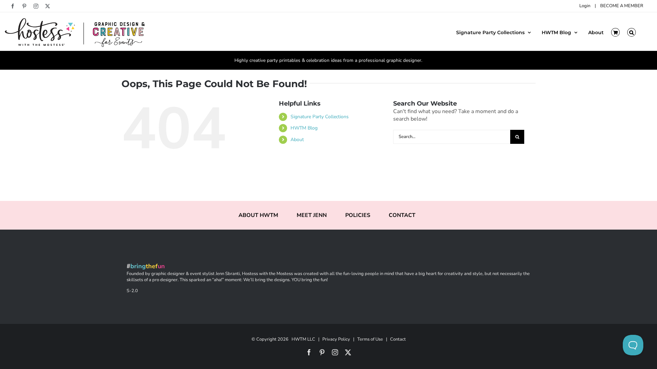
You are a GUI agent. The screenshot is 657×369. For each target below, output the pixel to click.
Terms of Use (370, 339)
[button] (631, 31)
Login (584, 6)
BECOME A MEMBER (621, 6)
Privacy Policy (336, 339)
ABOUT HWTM (258, 215)
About (297, 139)
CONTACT (402, 215)
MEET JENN (312, 215)
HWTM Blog (304, 128)
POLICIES (357, 215)
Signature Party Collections (320, 116)
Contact (398, 339)
